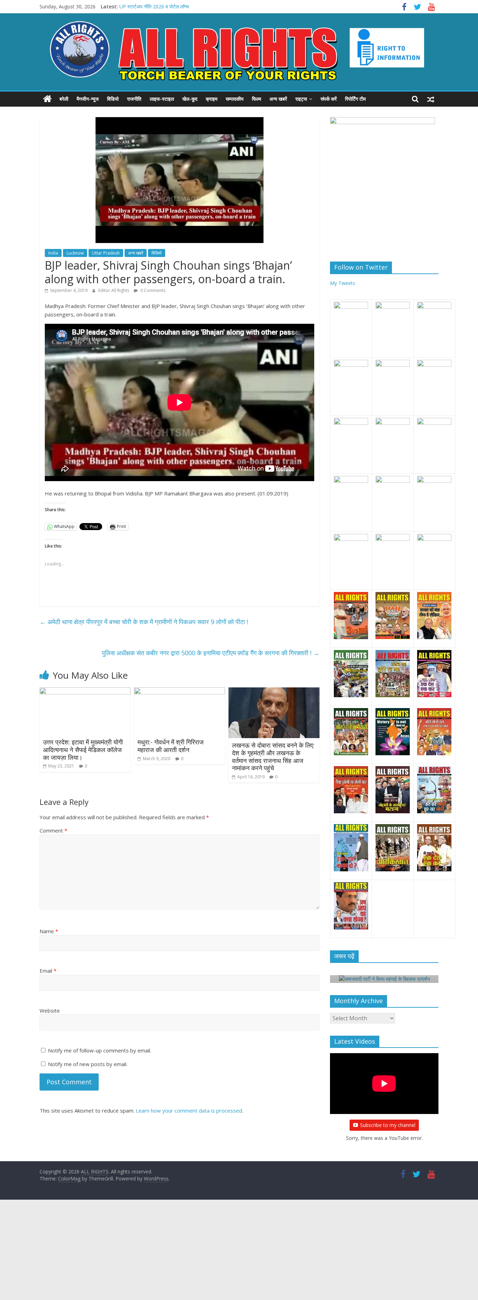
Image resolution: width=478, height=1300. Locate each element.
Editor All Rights (114, 290)
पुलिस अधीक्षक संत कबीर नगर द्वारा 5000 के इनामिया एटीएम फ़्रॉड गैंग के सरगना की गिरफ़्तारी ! (210, 653)
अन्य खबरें (278, 98)
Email (48, 970)
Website (50, 1010)
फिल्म (256, 98)
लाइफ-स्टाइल (162, 98)
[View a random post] (430, 99)
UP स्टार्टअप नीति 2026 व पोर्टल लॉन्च (154, 6)
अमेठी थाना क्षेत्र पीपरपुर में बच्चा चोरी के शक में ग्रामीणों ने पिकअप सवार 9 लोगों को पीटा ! (144, 621)
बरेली (63, 98)
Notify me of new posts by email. (87, 1063)
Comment (53, 830)
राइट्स (301, 98)
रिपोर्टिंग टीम (355, 98)
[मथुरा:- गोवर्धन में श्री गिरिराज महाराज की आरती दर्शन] (179, 691)
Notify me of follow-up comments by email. (99, 1050)
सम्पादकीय (235, 98)
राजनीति (134, 98)
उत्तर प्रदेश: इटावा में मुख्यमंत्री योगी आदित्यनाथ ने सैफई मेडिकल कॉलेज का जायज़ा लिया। (83, 749)
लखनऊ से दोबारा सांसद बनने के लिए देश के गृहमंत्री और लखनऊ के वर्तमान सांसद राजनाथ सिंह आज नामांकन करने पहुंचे (273, 756)
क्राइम (211, 98)
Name (49, 931)
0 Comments (152, 290)
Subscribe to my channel (387, 1125)
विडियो (113, 98)
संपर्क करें (329, 98)
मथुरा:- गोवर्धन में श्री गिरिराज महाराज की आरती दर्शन (171, 746)
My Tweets (342, 283)
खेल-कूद (189, 98)
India (53, 253)
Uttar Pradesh (106, 253)
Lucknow (75, 253)
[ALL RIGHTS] (47, 99)
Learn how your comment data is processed (189, 1110)
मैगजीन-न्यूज (88, 98)
